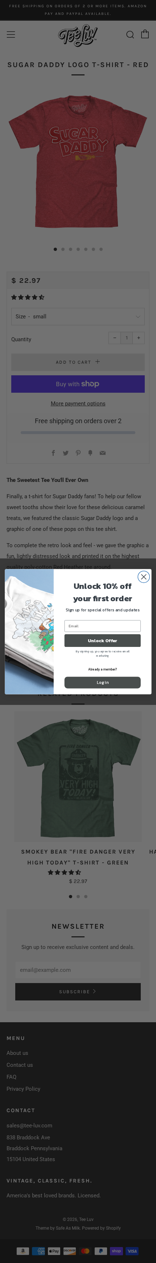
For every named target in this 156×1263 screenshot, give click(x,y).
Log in (102, 682)
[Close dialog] (143, 576)
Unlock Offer (102, 640)
